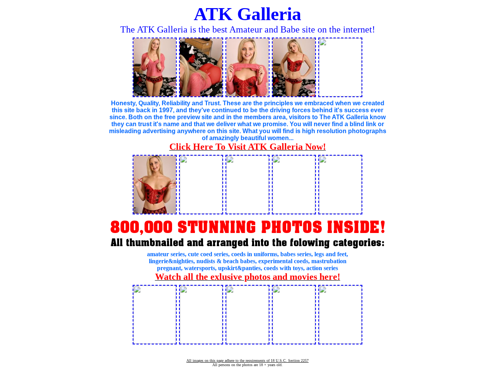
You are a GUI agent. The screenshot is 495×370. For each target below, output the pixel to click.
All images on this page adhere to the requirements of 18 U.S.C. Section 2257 (247, 360)
